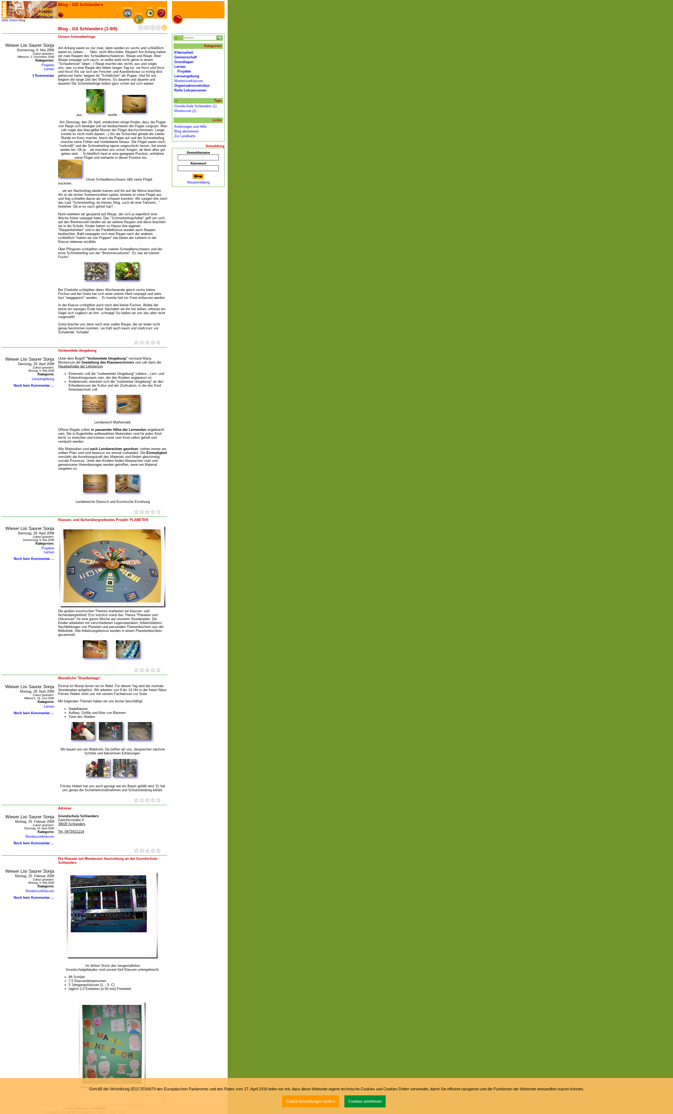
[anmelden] (198, 176)
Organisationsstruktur (192, 86)
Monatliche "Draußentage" (79, 678)
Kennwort (198, 163)
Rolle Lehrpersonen (190, 90)
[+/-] (176, 101)
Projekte (48, 65)
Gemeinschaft (185, 57)
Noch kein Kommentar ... (34, 385)
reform (13, 20)
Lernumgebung (43, 379)
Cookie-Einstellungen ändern (310, 1101)
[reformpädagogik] (32, 9)
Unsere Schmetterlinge (76, 37)
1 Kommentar (43, 76)
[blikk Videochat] (4, 9)
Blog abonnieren (186, 131)
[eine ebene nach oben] (164, 29)
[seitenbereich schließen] (223, 4)
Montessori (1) (185, 111)
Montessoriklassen (40, 837)
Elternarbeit (183, 52)
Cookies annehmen (365, 1101)
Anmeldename (198, 153)
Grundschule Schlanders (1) (195, 106)
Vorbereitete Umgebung (77, 350)
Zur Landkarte (184, 136)
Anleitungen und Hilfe (190, 127)
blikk (5, 20)
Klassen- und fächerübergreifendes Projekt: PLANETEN (103, 520)
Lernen (49, 69)
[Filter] (176, 38)
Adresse (64, 808)
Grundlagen (183, 62)
